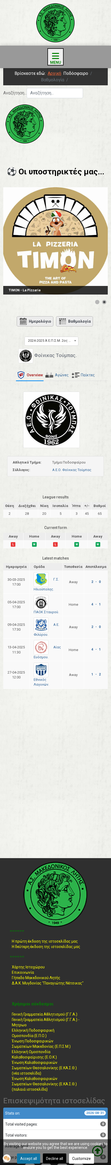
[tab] (30, 375)
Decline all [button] (54, 1158)
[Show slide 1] (97, 302)
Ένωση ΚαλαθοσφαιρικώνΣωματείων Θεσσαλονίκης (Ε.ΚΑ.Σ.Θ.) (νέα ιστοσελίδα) (44, 1067)
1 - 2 (96, 674)
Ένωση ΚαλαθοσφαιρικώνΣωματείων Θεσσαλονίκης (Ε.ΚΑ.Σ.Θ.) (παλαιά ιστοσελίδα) (44, 1084)
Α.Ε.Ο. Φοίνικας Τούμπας (71, 470)
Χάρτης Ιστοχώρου (28, 967)
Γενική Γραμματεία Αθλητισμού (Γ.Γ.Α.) (44, 1014)
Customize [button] (81, 1158)
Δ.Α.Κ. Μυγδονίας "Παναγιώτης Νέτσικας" (48, 983)
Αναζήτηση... (15, 92)
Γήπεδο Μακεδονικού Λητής (36, 978)
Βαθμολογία (79, 321)
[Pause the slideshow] (91, 241)
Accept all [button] (28, 1158)
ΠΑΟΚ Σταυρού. (46, 612)
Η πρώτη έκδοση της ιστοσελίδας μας (45, 941)
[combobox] (55, 93)
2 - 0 (96, 582)
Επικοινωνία (23, 972)
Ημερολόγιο (40, 321)
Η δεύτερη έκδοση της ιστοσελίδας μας (46, 947)
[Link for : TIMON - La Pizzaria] (55, 241)
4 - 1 (96, 604)
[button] (7, 1158)
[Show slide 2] (104, 302)
